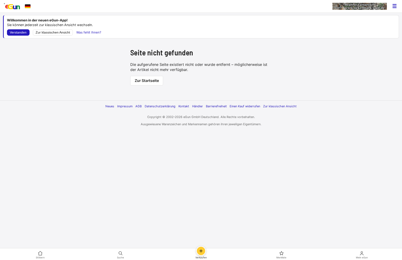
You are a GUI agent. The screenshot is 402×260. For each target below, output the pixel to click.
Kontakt (183, 106)
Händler (197, 106)
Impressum (125, 106)
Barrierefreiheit (216, 106)
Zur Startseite (147, 80)
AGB (138, 106)
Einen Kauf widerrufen (245, 106)
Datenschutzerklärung (160, 106)
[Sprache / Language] (28, 6)
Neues (109, 106)
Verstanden (18, 32)
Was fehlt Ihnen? (88, 32)
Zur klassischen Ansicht (53, 32)
